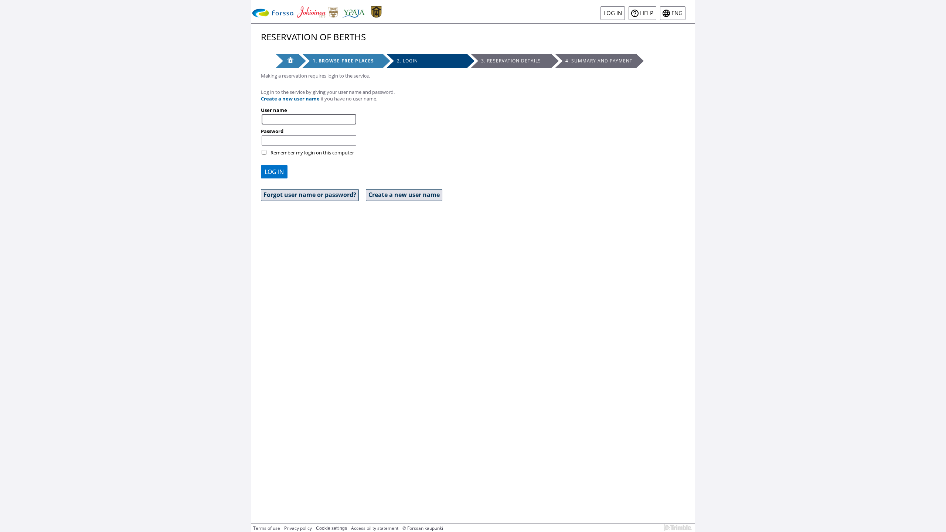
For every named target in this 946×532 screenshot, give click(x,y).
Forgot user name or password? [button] (309, 195)
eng (677, 13)
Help (646, 13)
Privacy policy (298, 528)
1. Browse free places (343, 61)
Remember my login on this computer (312, 152)
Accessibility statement (374, 528)
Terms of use (266, 528)
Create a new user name (290, 98)
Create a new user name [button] (404, 195)
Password (272, 131)
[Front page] (287, 61)
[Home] (318, 11)
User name (274, 110)
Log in (612, 13)
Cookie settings (331, 528)
